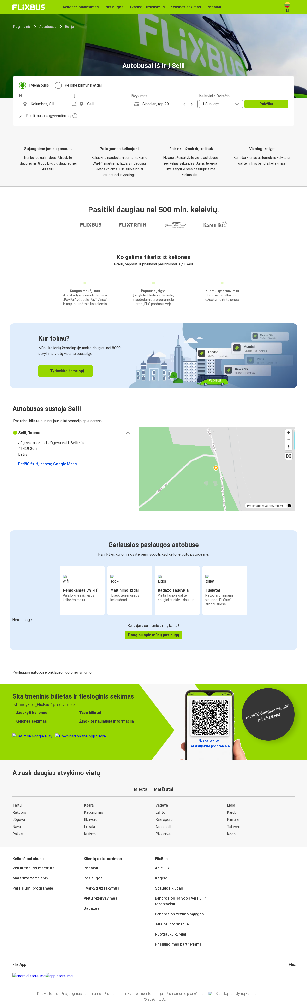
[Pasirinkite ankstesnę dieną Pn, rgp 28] (184, 104)
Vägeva (161, 805)
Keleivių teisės (47, 994)
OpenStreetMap (275, 505)
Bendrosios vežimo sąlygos (179, 914)
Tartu (17, 805)
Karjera (161, 878)
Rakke (17, 834)
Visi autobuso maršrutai (34, 868)
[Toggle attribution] (289, 505)
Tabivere (234, 827)
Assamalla (163, 827)
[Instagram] (291, 976)
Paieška (266, 104)
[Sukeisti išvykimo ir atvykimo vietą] (74, 104)
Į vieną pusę (39, 85)
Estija (69, 27)
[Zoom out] (288, 439)
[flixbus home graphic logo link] (28, 7)
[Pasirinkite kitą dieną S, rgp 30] (192, 104)
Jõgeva (18, 819)
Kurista (90, 834)
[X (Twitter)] (295, 976)
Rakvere (19, 812)
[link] (153, 355)
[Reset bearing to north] (288, 446)
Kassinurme (93, 812)
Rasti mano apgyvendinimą (48, 115)
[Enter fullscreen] (288, 456)
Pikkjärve (163, 834)
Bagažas (91, 908)
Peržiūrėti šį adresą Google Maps (47, 464)
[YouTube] (292, 976)
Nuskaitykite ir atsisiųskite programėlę (210, 743)
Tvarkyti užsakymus (101, 888)
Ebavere (91, 819)
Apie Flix (162, 868)
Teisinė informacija (172, 924)
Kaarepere (164, 819)
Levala (89, 827)
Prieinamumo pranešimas (185, 994)
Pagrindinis (22, 27)
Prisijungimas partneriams (178, 944)
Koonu (232, 834)
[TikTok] (296, 976)
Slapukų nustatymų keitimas (237, 994)
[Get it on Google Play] (29, 976)
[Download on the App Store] (59, 976)
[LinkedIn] (294, 976)
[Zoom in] (288, 432)
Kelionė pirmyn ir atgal (83, 85)
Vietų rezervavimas (100, 898)
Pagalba (91, 868)
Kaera (89, 805)
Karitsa (233, 819)
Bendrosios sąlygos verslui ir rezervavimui (180, 901)
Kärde (232, 812)
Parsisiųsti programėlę (32, 888)
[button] (73, 433)
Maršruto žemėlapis (30, 878)
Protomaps (254, 505)
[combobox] (51, 104)
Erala (231, 805)
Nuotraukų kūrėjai (170, 934)
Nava (16, 827)
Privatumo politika (117, 994)
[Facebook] (289, 976)
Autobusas (48, 27)
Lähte (160, 812)
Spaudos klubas (169, 888)
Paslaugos (93, 878)
